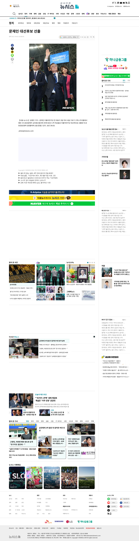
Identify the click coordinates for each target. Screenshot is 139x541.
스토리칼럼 (48, 499)
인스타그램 (126, 506)
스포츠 (78, 14)
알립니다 (99, 528)
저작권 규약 (45, 528)
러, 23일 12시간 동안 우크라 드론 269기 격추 (57, 414)
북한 (53, 23)
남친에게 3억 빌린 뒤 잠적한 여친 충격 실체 (51, 341)
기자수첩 (105, 156)
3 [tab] (92, 262)
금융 (39, 14)
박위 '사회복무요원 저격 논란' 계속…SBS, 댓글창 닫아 (74, 441)
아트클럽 (39, 502)
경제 (35, 14)
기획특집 (47, 506)
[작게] (90, 37)
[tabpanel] (81, 276)
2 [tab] (90, 262)
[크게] (93, 37)
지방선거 (74, 23)
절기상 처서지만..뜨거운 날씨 (18, 291)
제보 (119, 14)
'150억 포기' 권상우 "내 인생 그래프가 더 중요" (59, 453)
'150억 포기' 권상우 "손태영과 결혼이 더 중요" (52, 356)
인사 (38, 513)
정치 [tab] (124, 80)
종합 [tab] (129, 80)
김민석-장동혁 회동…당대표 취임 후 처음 (29, 414)
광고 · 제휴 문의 (20, 528)
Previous (10, 413)
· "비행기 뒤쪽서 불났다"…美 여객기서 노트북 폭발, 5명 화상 (116, 370)
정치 (25, 14)
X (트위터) (113, 506)
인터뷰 (38, 506)
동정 (49, 513)
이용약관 (65, 528)
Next (68, 413)
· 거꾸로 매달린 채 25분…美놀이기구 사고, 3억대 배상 (116, 377)
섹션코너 (39, 510)
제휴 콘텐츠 (112, 14)
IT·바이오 (51, 14)
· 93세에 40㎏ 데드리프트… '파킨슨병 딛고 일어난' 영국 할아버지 (116, 367)
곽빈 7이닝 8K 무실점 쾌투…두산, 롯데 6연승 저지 (22, 456)
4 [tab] (94, 262)
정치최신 (21, 23)
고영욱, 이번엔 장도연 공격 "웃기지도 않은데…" (53, 349)
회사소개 (11, 528)
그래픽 (64, 502)
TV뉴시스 (104, 14)
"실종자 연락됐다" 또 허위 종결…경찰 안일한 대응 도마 (22, 450)
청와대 (29, 23)
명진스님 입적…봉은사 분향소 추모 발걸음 (79, 284)
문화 (72, 14)
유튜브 (113, 502)
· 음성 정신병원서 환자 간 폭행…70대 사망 (114, 373)
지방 (67, 14)
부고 (43, 513)
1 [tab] (87, 262)
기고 (46, 502)
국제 (30, 14)
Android (91, 510)
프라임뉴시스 (118, 6)
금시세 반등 (13, 284)
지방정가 (66, 23)
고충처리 (52, 528)
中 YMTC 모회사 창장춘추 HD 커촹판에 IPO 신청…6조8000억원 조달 (74, 453)
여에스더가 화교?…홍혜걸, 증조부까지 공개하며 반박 (54, 345)
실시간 (20, 14)
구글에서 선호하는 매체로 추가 (70, 37)
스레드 (113, 510)
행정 (59, 23)
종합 (27, 421)
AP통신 (90, 499)
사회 (57, 14)
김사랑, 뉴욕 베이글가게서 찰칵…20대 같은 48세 (53, 352)
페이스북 (126, 502)
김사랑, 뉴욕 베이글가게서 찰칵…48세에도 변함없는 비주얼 (58, 441)
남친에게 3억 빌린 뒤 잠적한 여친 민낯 (52, 429)
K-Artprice (111, 6)
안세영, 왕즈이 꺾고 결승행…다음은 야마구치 (22, 288)
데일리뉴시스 (48, 510)
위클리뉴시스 (126, 6)
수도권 (62, 14)
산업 (44, 14)
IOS (90, 513)
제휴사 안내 (29, 528)
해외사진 (73, 499)
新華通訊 (91, 502)
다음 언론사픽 (126, 499)
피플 (103, 265)
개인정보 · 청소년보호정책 (77, 528)
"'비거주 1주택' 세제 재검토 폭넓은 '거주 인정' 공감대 (46, 399)
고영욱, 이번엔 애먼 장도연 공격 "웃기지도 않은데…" (21, 443)
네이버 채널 (113, 499)
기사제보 (59, 528)
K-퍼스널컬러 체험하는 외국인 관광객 (20, 298)
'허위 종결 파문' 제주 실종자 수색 (19, 295)
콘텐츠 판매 (37, 528)
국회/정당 (37, 23)
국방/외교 (46, 23)
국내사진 (65, 499)
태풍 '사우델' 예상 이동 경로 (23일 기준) (73, 295)
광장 (92, 14)
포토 (97, 14)
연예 (83, 14)
